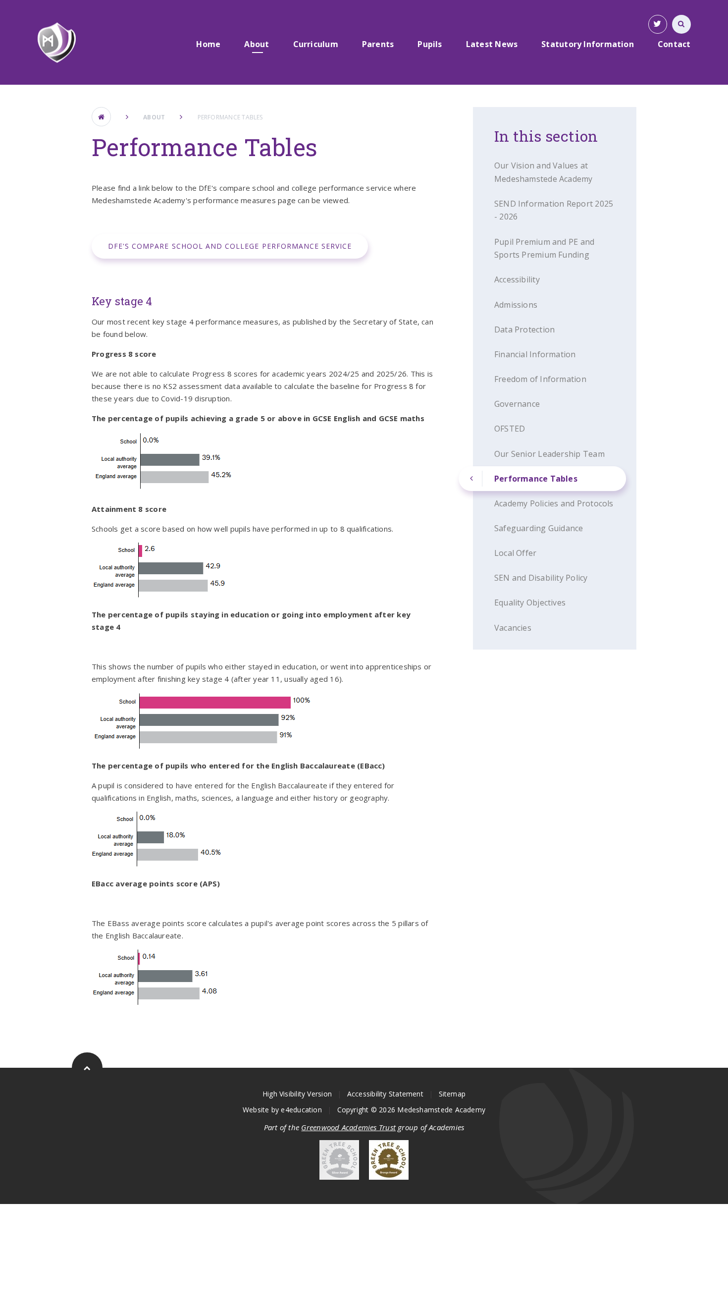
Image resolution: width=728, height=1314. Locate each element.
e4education (301, 1109)
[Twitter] (657, 24)
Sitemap (452, 1093)
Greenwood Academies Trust (348, 1127)
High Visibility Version (297, 1093)
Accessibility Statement (385, 1093)
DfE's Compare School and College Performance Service (230, 246)
